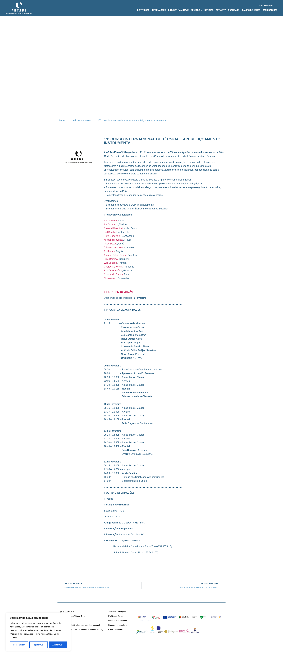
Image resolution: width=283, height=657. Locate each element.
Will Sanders (110, 263)
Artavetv (221, 10)
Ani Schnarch (111, 224)
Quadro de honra (250, 10)
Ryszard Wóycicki (113, 228)
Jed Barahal (110, 232)
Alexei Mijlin (110, 220)
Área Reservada (266, 5)
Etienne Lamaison (113, 247)
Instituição (143, 10)
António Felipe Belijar (115, 255)
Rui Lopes (109, 251)
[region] (38, 632)
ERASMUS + (196, 10)
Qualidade (233, 10)
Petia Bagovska (112, 236)
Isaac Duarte (110, 243)
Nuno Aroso (110, 278)
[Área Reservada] (276, 5)
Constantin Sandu (113, 274)
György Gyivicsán (113, 266)
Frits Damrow (111, 259)
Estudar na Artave (178, 10)
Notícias (209, 10)
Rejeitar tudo (39, 645)
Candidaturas (270, 10)
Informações (159, 10)
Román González (113, 270)
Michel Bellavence (113, 240)
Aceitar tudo (58, 645)
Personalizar (19, 645)
